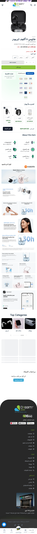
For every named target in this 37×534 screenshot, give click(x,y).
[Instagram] (18, 525)
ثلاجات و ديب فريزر (27, 443)
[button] (2, 5)
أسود (15, 57)
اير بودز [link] (7, 330)
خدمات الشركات (28, 470)
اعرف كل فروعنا (28, 517)
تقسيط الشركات (21, 73)
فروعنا (30, 467)
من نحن (30, 479)
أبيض (33, 57)
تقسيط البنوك (30, 73)
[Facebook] (22, 525)
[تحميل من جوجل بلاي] (30, 424)
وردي (21, 57)
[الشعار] (18, 5)
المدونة (30, 458)
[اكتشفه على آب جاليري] (14, 424)
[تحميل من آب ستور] (22, 424)
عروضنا (30, 464)
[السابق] (21, 31)
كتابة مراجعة (18, 380)
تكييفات (30, 449)
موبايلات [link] (30, 330)
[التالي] (15, 31)
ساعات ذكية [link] (18, 330)
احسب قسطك (28, 461)
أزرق (27, 57)
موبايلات (30, 434)
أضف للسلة (8, 129)
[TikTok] (15, 525)
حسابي (30, 482)
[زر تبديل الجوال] (34, 5)
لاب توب (30, 437)
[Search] (31, 5)
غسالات (30, 446)
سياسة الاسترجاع (27, 485)
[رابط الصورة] (30, 325)
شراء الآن (18, 67)
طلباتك (30, 488)
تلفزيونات (29, 440)
